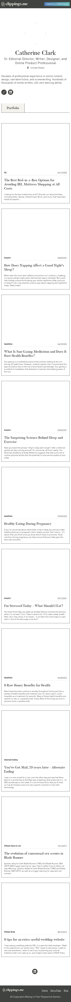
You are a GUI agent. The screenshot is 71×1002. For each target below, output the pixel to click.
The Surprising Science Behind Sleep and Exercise (33, 439)
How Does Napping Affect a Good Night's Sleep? (34, 267)
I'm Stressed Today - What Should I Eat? (33, 606)
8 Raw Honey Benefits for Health (27, 685)
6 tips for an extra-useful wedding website (34, 939)
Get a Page (55, 990)
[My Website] (4, 92)
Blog (66, 990)
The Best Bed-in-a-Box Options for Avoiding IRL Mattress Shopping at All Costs (32, 184)
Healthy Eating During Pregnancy (28, 523)
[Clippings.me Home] (13, 990)
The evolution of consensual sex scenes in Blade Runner (33, 855)
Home (45, 990)
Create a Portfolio (57, 4)
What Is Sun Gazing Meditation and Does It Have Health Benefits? (35, 353)
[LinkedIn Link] (11, 92)
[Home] (14, 4)
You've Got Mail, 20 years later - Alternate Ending (34, 769)
